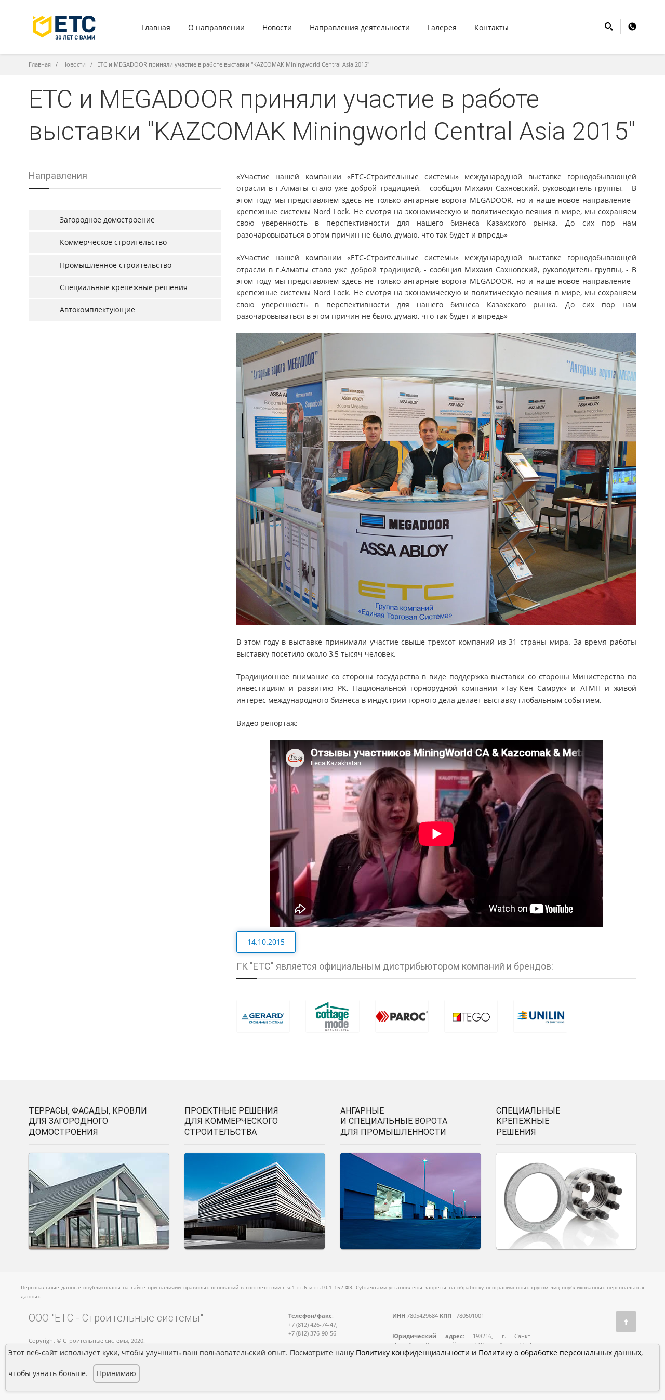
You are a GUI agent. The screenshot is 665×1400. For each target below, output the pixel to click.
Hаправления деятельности (360, 27)
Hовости (277, 27)
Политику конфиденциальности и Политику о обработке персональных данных (498, 1352)
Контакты (491, 27)
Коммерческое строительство (113, 242)
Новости (74, 64)
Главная (155, 27)
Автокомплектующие (97, 310)
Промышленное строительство (115, 265)
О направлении (216, 27)
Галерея (442, 27)
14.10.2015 (266, 942)
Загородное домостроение (107, 220)
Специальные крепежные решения (124, 287)
